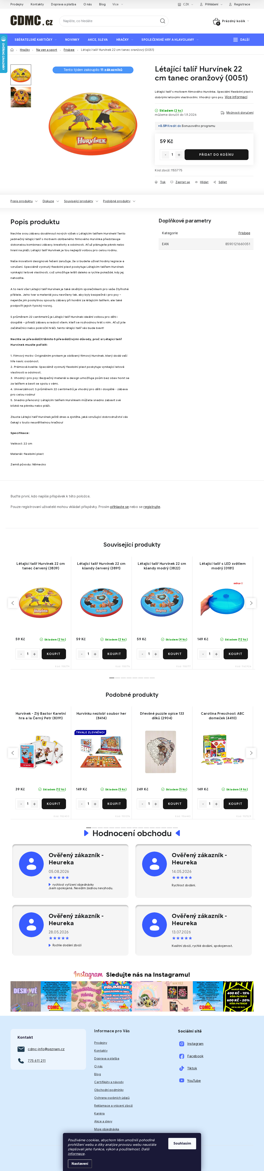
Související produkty (78, 201)
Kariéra (99, 1113)
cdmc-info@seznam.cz (46, 1049)
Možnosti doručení (240, 113)
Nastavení (80, 1164)
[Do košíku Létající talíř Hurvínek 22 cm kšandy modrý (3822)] (175, 654)
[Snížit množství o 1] (165, 155)
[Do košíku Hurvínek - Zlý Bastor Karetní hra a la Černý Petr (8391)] (54, 803)
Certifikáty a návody (109, 1082)
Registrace (242, 4)
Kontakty (37, 4)
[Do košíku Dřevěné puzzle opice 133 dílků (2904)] (175, 803)
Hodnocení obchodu (132, 833)
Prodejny (17, 4)
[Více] (241, 39)
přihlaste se (119, 507)
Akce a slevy (103, 1121)
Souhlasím (182, 1143)
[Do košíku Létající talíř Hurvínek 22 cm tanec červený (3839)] (54, 654)
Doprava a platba (63, 4)
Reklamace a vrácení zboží (113, 1106)
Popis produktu (22, 201)
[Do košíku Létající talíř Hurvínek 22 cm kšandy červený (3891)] (114, 654)
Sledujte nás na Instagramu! (148, 974)
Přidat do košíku (216, 155)
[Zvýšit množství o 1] (179, 155)
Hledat (163, 21)
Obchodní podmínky (109, 1090)
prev (13, 603)
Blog (102, 4)
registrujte (152, 507)
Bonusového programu (198, 126)
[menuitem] (36, 39)
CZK (186, 4)
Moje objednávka (106, 1129)
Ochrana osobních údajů (112, 1098)
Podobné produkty (116, 201)
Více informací (236, 97)
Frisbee (244, 233)
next (251, 603)
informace (76, 1154)
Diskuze (48, 201)
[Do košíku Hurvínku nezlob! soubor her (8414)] (114, 803)
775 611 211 (37, 1061)
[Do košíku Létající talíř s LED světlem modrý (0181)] (236, 654)
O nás (88, 4)
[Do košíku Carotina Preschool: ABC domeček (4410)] (236, 803)
